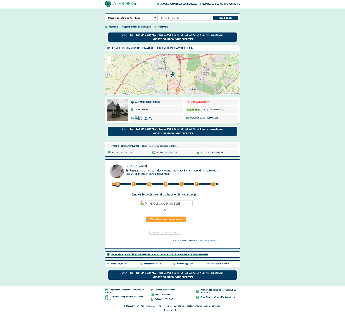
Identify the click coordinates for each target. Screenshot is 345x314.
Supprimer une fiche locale (212, 152)
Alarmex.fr (113, 27)
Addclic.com (175, 310)
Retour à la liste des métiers (166, 232)
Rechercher (225, 18)
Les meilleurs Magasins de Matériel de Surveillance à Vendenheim (152, 48)
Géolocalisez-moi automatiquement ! (166, 219)
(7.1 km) (153, 264)
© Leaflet (229, 93)
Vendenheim (162, 27)
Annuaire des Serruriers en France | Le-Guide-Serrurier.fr (220, 291)
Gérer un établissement (165, 290)
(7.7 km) (185, 264)
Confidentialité (178, 240)
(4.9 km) (119, 264)
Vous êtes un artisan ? (214, 240)
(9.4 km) (220, 264)
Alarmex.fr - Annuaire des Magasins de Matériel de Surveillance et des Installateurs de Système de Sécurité (176, 306)
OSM (237, 93)
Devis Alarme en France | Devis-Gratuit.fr (218, 297)
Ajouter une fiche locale (122, 152)
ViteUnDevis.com (201, 240)
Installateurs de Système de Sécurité (221, 4)
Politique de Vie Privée (164, 299)
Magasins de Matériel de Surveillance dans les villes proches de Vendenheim (159, 254)
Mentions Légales (162, 294)
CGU (171, 240)
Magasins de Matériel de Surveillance (178, 4)
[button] (172, 74)
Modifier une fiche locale (166, 152)
